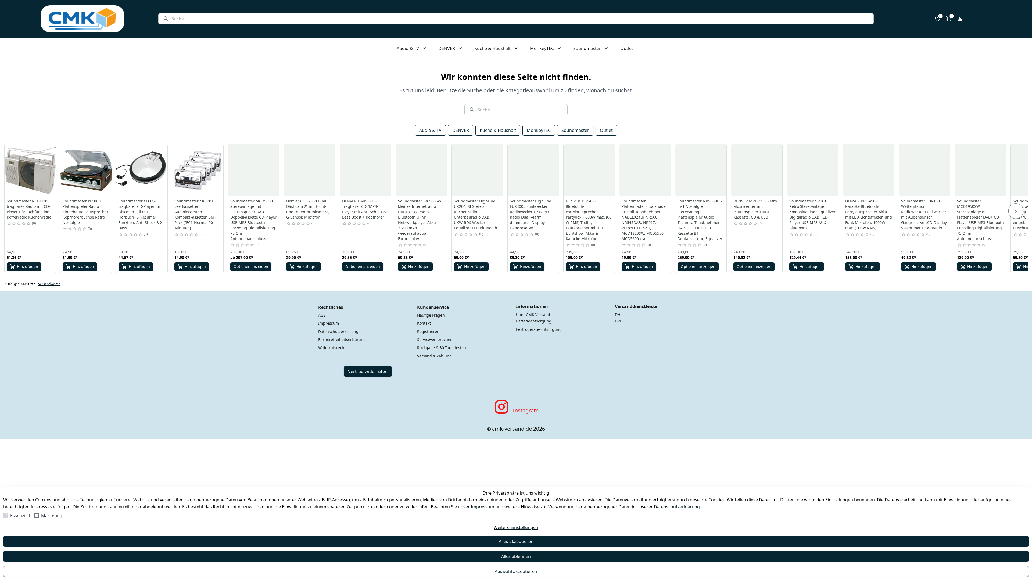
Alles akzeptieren (516, 541)
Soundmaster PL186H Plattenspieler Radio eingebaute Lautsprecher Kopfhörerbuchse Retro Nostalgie (85, 211)
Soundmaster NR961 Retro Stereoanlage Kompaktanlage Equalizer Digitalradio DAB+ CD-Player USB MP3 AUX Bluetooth (812, 214)
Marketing (51, 516)
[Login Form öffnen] (960, 18)
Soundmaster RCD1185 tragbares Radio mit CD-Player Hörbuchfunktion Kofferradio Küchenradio (29, 209)
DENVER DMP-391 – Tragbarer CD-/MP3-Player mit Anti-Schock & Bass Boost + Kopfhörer (364, 209)
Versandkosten (49, 284)
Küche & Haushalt (498, 130)
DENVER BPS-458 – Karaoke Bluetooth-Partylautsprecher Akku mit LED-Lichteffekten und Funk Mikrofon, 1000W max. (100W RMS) (868, 214)
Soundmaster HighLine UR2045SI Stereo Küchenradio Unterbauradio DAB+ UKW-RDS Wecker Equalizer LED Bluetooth (475, 214)
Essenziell (20, 516)
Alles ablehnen (516, 556)
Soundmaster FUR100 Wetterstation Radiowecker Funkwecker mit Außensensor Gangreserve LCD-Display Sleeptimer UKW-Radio (924, 214)
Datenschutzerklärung (677, 507)
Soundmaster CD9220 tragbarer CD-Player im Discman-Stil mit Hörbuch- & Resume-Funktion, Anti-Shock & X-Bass (141, 214)
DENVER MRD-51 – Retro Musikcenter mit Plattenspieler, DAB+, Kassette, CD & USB (755, 209)
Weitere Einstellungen (516, 527)
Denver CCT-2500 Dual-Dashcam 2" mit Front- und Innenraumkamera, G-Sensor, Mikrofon (307, 209)
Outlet (606, 130)
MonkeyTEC (539, 130)
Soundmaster (575, 130)
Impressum (482, 507)
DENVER (460, 130)
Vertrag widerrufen (368, 371)
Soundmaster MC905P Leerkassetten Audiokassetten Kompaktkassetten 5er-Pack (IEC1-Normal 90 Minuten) (195, 214)
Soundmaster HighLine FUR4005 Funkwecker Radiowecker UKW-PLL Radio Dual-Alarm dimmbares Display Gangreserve (530, 214)
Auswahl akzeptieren (516, 571)
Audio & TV (430, 130)
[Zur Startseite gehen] (82, 18)
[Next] (1015, 211)
